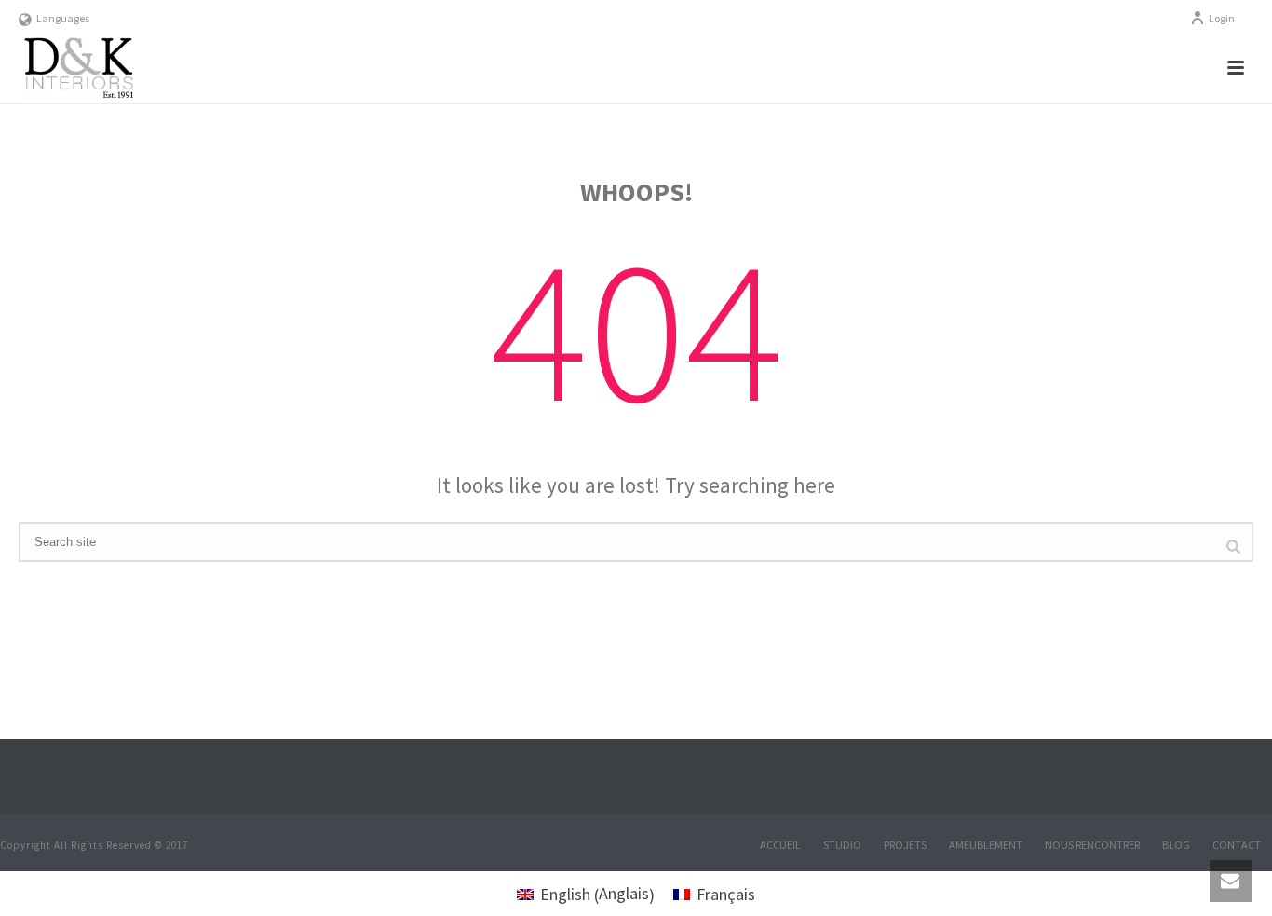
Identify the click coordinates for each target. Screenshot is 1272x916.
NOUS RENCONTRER (1092, 845)
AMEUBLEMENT (985, 845)
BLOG (1176, 845)
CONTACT (1236, 845)
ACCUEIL (780, 845)
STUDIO (842, 845)
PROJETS (905, 845)
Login (1222, 18)
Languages (62, 18)
